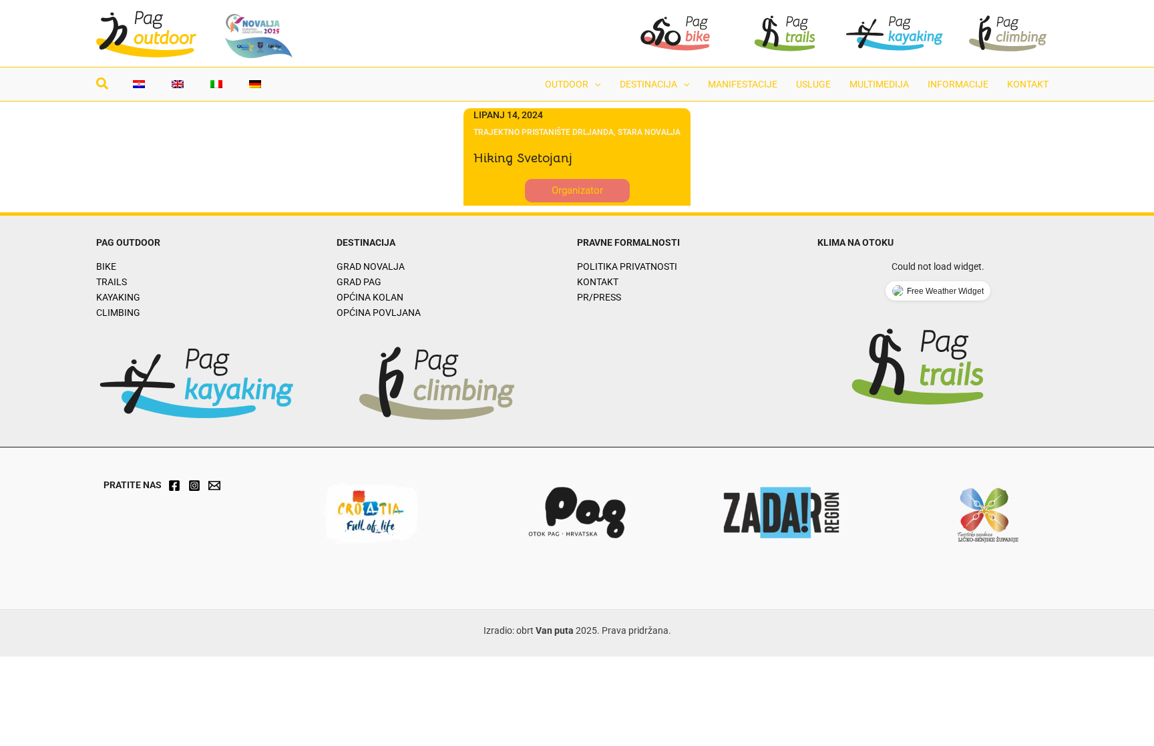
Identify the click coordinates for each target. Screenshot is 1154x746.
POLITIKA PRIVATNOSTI (627, 266)
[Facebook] (174, 486)
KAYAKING (118, 297)
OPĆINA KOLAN (370, 297)
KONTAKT (597, 281)
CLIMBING (118, 312)
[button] (103, 85)
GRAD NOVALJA (371, 266)
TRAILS (111, 281)
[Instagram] (194, 486)
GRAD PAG (359, 281)
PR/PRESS (599, 297)
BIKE (106, 266)
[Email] (214, 486)
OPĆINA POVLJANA (379, 312)
